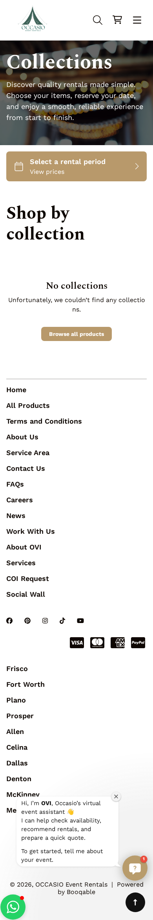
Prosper (20, 716)
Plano (16, 700)
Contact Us (25, 468)
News (16, 515)
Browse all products (76, 334)
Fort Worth (25, 684)
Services (21, 563)
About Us (22, 437)
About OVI (24, 547)
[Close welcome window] (116, 796)
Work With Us (30, 531)
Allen (15, 731)
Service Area (27, 452)
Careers (19, 500)
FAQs (15, 484)
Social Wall (25, 594)
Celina (16, 747)
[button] (13, 907)
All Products (28, 405)
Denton (18, 778)
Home (16, 389)
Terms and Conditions (44, 421)
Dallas (17, 763)
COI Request (27, 578)
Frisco (17, 668)
